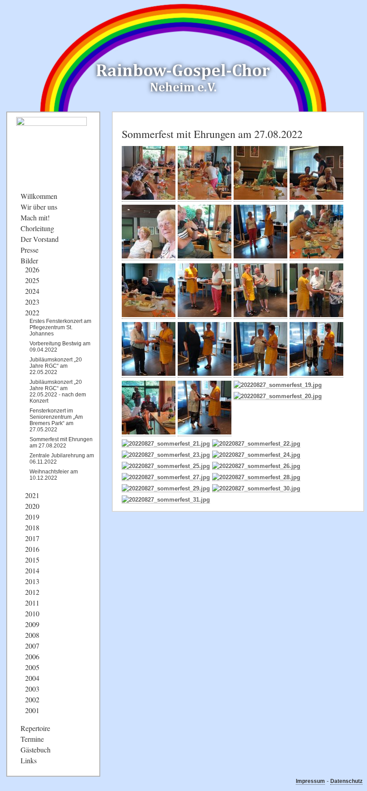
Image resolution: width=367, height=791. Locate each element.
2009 (32, 624)
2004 (32, 678)
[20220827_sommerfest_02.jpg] (204, 198)
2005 (32, 667)
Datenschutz (346, 781)
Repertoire (35, 728)
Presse (29, 249)
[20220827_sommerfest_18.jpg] (204, 432)
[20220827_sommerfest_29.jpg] (166, 488)
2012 (32, 592)
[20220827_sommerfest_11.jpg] (260, 315)
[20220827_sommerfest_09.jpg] (148, 315)
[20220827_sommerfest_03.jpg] (260, 198)
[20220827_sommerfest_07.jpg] (260, 256)
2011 (32, 602)
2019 (32, 516)
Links (29, 760)
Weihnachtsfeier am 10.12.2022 (54, 475)
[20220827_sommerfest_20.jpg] (278, 396)
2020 (32, 506)
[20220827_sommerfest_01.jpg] (148, 198)
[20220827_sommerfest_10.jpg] (204, 315)
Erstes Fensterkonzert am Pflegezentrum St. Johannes (60, 327)
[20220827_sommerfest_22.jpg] (256, 443)
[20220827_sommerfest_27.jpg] (166, 477)
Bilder (29, 260)
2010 (32, 613)
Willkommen (39, 196)
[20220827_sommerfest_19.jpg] (278, 385)
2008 (32, 635)
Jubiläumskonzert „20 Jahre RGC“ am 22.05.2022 (56, 366)
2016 (32, 549)
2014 (32, 570)
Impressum (310, 781)
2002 (32, 699)
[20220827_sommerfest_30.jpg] (256, 488)
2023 (32, 301)
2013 (32, 581)
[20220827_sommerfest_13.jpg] (148, 374)
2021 (32, 495)
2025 (32, 280)
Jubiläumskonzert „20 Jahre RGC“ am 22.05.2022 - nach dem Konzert (58, 391)
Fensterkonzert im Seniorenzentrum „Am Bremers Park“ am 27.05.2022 (56, 420)
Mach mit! (35, 217)
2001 (32, 710)
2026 (32, 269)
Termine (32, 739)
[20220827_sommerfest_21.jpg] (166, 443)
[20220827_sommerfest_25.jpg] (166, 466)
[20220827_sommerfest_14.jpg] (204, 374)
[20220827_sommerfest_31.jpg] (166, 499)
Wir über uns (39, 206)
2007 (32, 645)
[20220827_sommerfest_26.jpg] (256, 466)
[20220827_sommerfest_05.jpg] (148, 256)
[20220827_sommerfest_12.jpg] (316, 315)
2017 (32, 538)
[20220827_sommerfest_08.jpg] (316, 256)
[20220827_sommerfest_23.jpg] (166, 455)
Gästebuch (36, 749)
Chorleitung (37, 228)
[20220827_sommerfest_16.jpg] (316, 374)
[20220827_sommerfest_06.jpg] (204, 256)
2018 (32, 527)
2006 (32, 656)
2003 (32, 688)
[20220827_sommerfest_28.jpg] (256, 477)
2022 (32, 312)
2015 (32, 559)
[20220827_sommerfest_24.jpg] (256, 455)
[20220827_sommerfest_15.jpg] (260, 374)
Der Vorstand (40, 239)
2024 (32, 291)
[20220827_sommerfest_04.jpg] (316, 198)
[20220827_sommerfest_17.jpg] (148, 432)
